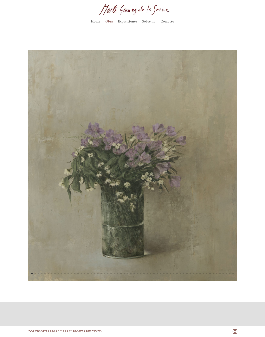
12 (68, 273)
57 (216, 273)
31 (131, 273)
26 (114, 273)
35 (144, 273)
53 (203, 273)
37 (150, 273)
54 (206, 273)
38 (154, 273)
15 (78, 273)
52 (200, 273)
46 (180, 273)
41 (164, 273)
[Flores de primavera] (132, 280)
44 (173, 273)
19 (91, 273)
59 (223, 273)
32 (134, 273)
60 (226, 273)
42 (167, 273)
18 (88, 273)
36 (147, 273)
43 (170, 273)
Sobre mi (148, 22)
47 (183, 273)
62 (233, 273)
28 (121, 273)
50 (193, 273)
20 (94, 273)
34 (140, 273)
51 (196, 273)
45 (177, 273)
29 (124, 273)
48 (187, 273)
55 (210, 273)
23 (104, 273)
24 (107, 273)
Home (95, 22)
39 (157, 273)
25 (111, 273)
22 (101, 273)
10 (61, 273)
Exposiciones (127, 22)
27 (117, 273)
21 (98, 273)
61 (229, 273)
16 (81, 273)
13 (71, 273)
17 (84, 273)
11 (65, 273)
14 (74, 273)
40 (160, 273)
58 (220, 273)
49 (190, 273)
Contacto (167, 22)
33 (137, 273)
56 (213, 273)
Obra (109, 22)
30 (127, 273)
